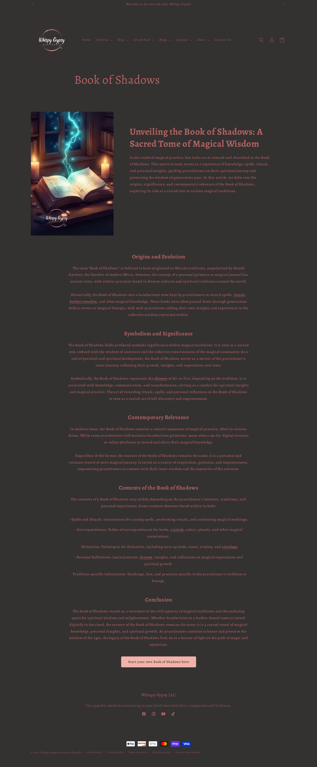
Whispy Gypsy (49, 752)
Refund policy (94, 752)
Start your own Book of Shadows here (158, 662)
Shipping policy (161, 752)
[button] (104, 40)
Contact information (187, 752)
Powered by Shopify (69, 752)
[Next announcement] (284, 4)
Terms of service (137, 752)
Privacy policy (115, 752)
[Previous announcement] (32, 4)
